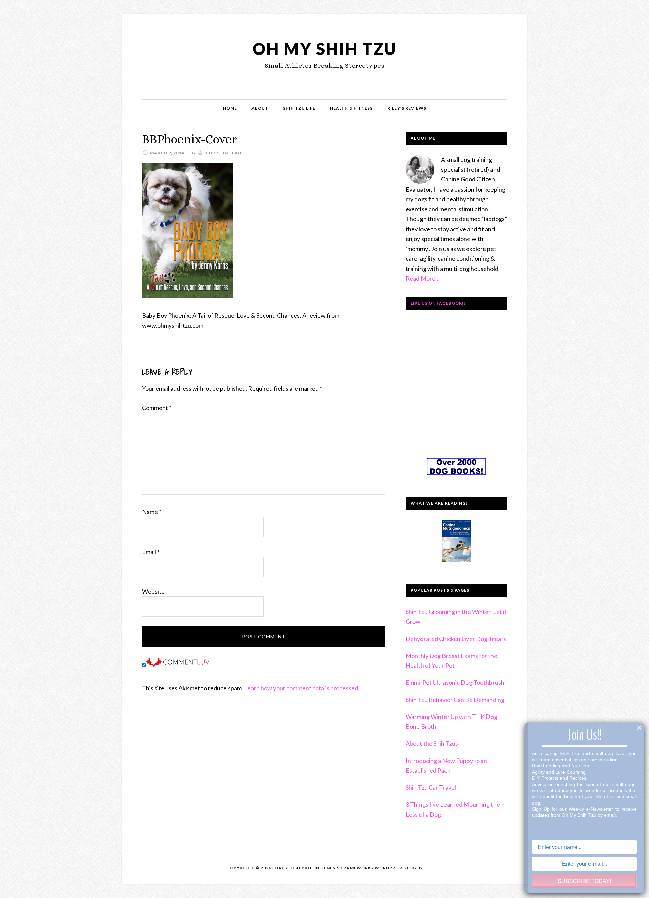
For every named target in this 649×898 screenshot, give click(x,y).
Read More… (423, 278)
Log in (415, 867)
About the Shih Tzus (432, 743)
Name (151, 511)
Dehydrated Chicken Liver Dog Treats (456, 638)
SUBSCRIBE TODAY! (584, 881)
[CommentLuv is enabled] (177, 664)
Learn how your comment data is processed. (301, 688)
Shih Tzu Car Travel (431, 787)
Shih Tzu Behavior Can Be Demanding (455, 699)
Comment (156, 407)
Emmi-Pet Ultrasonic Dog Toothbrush (455, 682)
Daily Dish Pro (293, 867)
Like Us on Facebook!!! (439, 303)
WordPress (389, 867)
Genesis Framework (345, 867)
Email (151, 551)
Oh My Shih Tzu (325, 48)
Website (153, 591)
